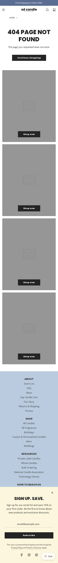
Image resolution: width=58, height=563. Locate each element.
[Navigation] (3, 9)
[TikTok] (36, 554)
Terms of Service (34, 547)
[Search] (47, 9)
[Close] (52, 492)
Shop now (29, 134)
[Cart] (54, 9)
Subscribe (29, 535)
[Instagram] (29, 554)
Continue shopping (29, 57)
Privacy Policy (17, 547)
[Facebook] (21, 554)
